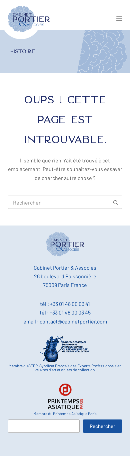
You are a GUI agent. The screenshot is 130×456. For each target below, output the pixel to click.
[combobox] (58, 202)
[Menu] (119, 18)
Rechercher (102, 426)
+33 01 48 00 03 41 (70, 304)
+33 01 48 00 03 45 (70, 312)
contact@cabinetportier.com (73, 321)
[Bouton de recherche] (115, 202)
